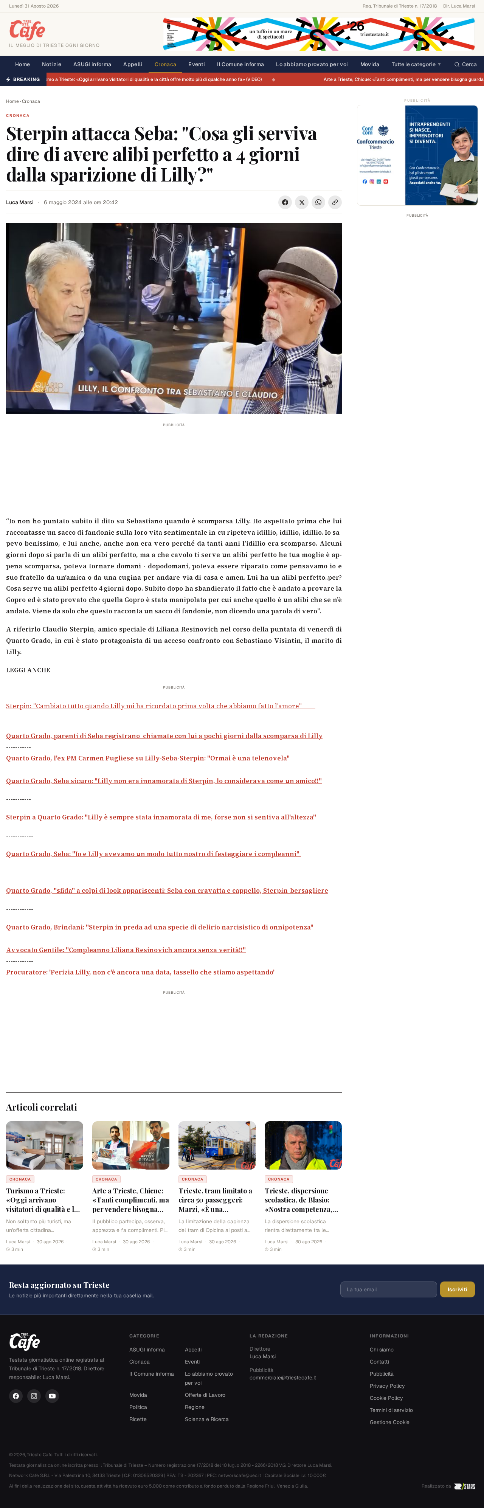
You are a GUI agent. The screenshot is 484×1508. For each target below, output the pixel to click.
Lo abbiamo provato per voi (312, 64)
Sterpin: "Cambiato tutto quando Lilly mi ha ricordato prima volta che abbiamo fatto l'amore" (160, 706)
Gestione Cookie (390, 1422)
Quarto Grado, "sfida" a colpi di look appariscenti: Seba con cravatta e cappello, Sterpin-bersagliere (167, 890)
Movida (370, 64)
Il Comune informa (240, 64)
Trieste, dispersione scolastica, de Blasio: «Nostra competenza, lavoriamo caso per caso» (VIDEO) (298, 1209)
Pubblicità (382, 1373)
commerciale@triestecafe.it (283, 1377)
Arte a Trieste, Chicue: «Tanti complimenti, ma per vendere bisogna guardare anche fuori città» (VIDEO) (130, 1209)
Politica (138, 1407)
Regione (195, 1407)
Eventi (196, 64)
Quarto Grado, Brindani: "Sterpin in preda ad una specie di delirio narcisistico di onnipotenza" (159, 927)
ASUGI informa (92, 64)
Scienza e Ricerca (207, 1419)
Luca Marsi (20, 202)
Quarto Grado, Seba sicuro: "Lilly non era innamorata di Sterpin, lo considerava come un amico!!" (164, 780)
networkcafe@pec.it (239, 1475)
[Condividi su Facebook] (285, 202)
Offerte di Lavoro (205, 1395)
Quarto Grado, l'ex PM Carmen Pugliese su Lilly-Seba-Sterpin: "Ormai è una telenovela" (148, 758)
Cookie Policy (386, 1398)
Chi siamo (382, 1349)
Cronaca (165, 64)
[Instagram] (34, 1396)
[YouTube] (52, 1396)
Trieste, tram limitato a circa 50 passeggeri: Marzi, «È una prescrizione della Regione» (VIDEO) (215, 1209)
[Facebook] (16, 1396)
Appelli (132, 64)
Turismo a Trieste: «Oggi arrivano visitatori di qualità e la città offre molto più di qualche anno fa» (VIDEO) (153, 79)
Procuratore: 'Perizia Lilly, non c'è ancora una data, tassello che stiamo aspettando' (141, 972)
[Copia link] (335, 202)
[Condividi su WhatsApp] (318, 202)
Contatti (379, 1361)
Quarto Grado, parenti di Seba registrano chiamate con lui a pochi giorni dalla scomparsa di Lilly (164, 735)
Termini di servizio (391, 1410)
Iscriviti (457, 1289)
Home (22, 64)
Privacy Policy (387, 1385)
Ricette (138, 1419)
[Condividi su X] (302, 202)
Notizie (51, 64)
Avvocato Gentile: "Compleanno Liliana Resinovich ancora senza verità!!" (126, 949)
